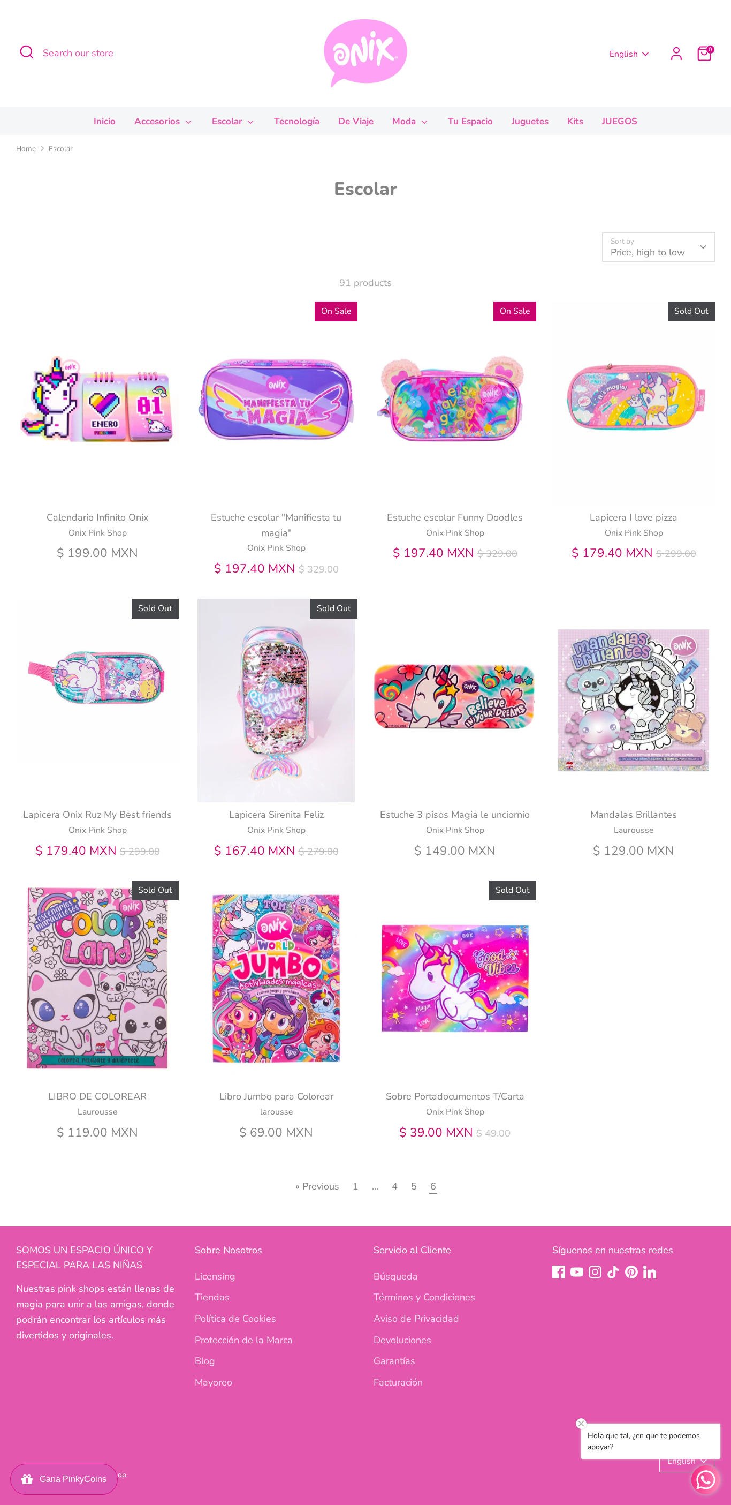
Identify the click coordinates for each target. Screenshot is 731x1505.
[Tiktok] (613, 1272)
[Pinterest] (631, 1272)
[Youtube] (576, 1272)
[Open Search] (26, 52)
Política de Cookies (235, 1318)
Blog (205, 1360)
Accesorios (158, 121)
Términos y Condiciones (424, 1297)
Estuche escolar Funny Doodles (455, 517)
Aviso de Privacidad (416, 1318)
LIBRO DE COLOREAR (97, 1096)
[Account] (676, 53)
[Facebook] (558, 1272)
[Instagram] (595, 1272)
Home (26, 149)
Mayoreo (213, 1382)
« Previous (317, 1186)
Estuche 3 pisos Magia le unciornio (455, 814)
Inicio (105, 121)
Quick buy (98, 486)
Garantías (394, 1360)
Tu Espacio (470, 121)
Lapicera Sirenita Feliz (276, 814)
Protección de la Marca (244, 1340)
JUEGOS (619, 121)
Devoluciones (402, 1340)
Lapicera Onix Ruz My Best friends (97, 814)
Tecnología (296, 121)
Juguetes (530, 121)
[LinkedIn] (649, 1272)
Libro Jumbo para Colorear (276, 1096)
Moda (405, 121)
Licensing (215, 1276)
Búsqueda (396, 1276)
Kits (575, 121)
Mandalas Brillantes (633, 814)
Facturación (398, 1382)
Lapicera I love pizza (633, 517)
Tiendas (212, 1297)
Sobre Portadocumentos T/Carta (455, 1096)
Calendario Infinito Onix (97, 517)
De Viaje (356, 121)
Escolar (228, 121)
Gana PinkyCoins (70, 1479)
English (624, 54)
